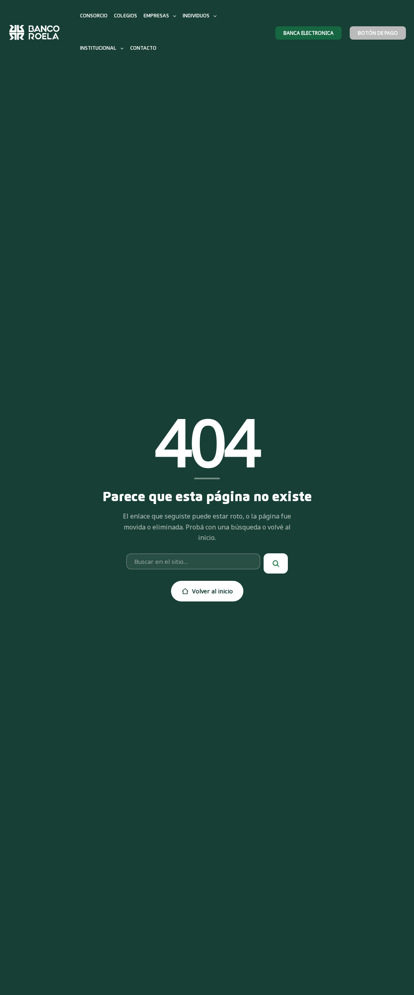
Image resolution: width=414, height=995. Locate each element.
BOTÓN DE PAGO (378, 33)
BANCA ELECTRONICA (308, 33)
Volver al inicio (212, 591)
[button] (172, 16)
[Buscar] (276, 563)
